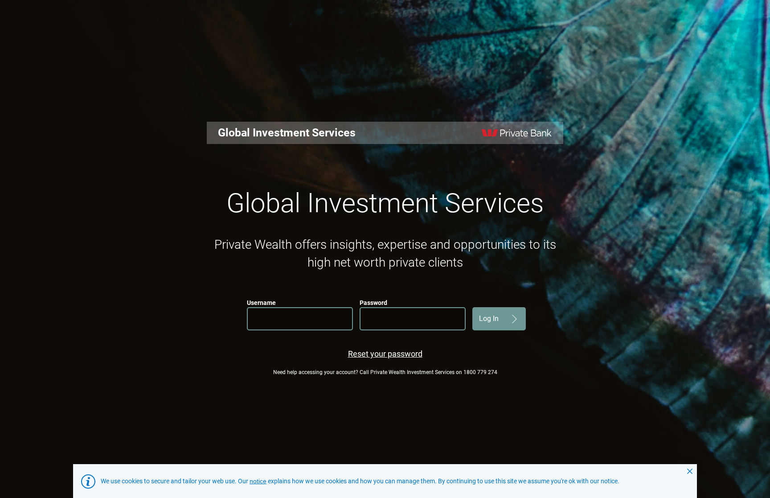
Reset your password (385, 353)
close (689, 471)
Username (261, 302)
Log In (489, 318)
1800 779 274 (480, 372)
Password (373, 302)
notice (258, 481)
